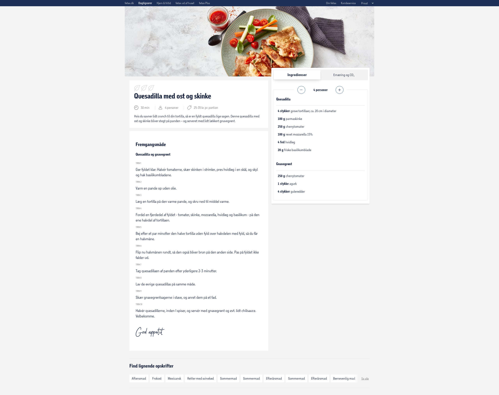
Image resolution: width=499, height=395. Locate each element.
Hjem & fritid (164, 3)
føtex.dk (129, 3)
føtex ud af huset (185, 3)
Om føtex (331, 3)
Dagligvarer (145, 3)
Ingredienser (297, 75)
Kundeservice (348, 3)
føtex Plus (204, 3)
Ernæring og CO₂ (344, 75)
